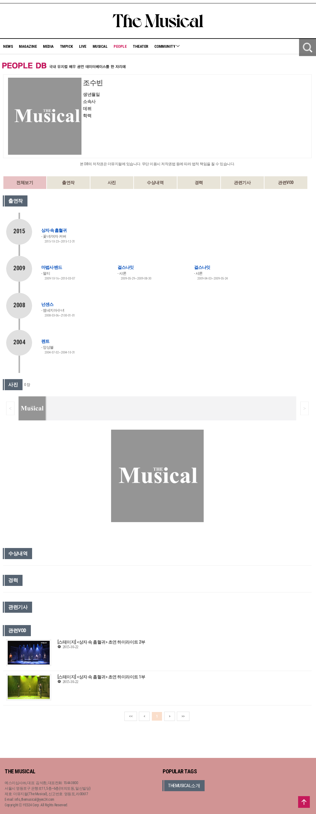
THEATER (140, 46)
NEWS (8, 46)
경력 (199, 182)
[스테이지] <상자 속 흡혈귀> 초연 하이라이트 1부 (101, 676)
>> (183, 716)
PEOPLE (120, 46)
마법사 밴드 (51, 267)
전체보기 (24, 182)
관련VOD (286, 182)
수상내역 (155, 182)
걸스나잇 (126, 267)
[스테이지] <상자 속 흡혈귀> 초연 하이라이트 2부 (101, 642)
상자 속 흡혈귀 (54, 230)
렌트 (45, 341)
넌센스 (47, 304)
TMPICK (66, 46)
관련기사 (242, 182)
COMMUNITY (165, 46)
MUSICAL (100, 46)
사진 (112, 182)
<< (130, 716)
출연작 (68, 182)
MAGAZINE (28, 46)
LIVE (82, 46)
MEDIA (48, 46)
